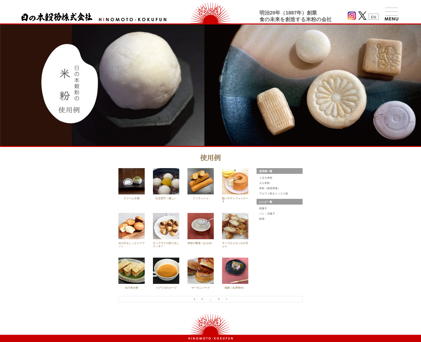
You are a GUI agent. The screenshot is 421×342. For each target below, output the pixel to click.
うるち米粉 (265, 177)
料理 (261, 219)
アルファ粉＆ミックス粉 (273, 193)
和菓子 (263, 208)
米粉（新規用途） (269, 188)
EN (373, 17)
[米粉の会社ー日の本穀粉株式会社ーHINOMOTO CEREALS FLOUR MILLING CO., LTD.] (210, 338)
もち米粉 (264, 183)
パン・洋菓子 (267, 213)
